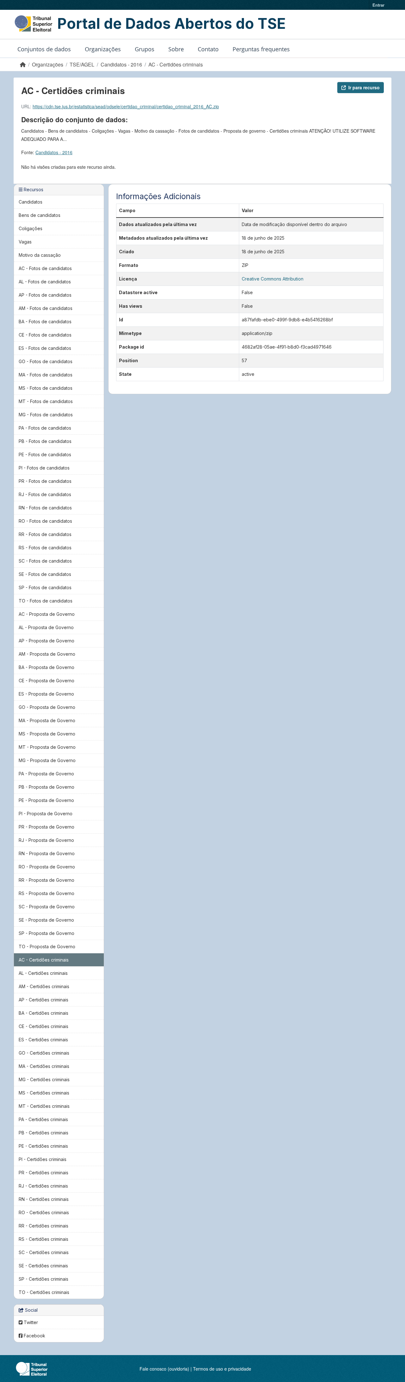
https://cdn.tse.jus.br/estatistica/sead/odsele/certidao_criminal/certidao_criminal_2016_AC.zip (126, 106)
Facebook (33, 1335)
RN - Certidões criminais (44, 1199)
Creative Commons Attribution (272, 278)
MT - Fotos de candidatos (46, 401)
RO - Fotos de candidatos (45, 521)
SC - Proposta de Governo (47, 906)
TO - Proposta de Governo (47, 946)
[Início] (23, 64)
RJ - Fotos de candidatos (45, 494)
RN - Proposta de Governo (47, 853)
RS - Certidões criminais (43, 1239)
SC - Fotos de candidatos (45, 561)
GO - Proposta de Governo (47, 707)
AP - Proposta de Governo (46, 640)
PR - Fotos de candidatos (45, 481)
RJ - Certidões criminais (43, 1186)
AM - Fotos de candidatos (45, 308)
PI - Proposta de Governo (45, 813)
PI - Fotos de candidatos (44, 467)
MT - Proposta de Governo (47, 747)
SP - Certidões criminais (43, 1279)
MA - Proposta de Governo (47, 720)
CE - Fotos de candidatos (45, 335)
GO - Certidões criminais (44, 1053)
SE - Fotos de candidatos (45, 574)
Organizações (103, 49)
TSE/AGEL (82, 64)
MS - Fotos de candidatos (45, 388)
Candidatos (30, 202)
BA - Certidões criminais (43, 1013)
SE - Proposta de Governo (46, 920)
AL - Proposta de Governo (46, 627)
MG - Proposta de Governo (47, 760)
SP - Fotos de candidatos (45, 587)
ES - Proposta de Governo (46, 694)
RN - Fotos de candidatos (45, 507)
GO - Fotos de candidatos (45, 361)
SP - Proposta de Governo (46, 933)
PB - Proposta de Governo (46, 787)
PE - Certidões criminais (43, 1146)
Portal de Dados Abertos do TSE (171, 23)
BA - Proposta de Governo (46, 667)
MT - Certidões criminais (44, 1106)
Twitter (30, 1322)
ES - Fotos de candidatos (45, 348)
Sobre (176, 49)
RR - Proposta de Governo (46, 880)
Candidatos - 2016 (121, 64)
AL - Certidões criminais (43, 973)
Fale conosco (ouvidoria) (164, 1369)
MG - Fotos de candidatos (46, 414)
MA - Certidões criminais (44, 1066)
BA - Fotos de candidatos (45, 321)
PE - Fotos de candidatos (45, 454)
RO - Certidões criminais (44, 1212)
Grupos (144, 49)
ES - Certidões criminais (43, 1039)
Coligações (30, 228)
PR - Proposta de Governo (46, 827)
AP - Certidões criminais (43, 999)
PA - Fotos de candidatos (45, 428)
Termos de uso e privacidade (222, 1369)
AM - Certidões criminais (44, 986)
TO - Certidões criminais (44, 1292)
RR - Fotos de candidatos (45, 534)
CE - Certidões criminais (43, 1026)
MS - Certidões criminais (44, 1092)
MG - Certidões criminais (44, 1079)
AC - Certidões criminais (175, 64)
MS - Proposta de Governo (47, 733)
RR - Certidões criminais (43, 1225)
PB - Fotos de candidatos (45, 441)
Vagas (25, 241)
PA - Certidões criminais (43, 1119)
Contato (208, 49)
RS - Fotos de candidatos (45, 547)
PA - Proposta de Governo (46, 773)
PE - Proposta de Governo (46, 800)
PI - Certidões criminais (42, 1159)
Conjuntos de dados (44, 49)
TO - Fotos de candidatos (45, 600)
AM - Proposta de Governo (47, 654)
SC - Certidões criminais (44, 1252)
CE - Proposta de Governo (46, 680)
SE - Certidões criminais (43, 1265)
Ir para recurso (364, 87)
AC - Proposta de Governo (47, 614)
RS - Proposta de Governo (46, 893)
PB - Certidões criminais (43, 1132)
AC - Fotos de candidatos (45, 268)
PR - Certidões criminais (43, 1172)
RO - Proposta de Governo (47, 866)
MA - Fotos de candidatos (45, 374)
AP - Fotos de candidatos (45, 295)
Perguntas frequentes (261, 49)
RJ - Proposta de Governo (46, 840)
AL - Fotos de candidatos (45, 281)
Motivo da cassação (40, 255)
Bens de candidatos (39, 215)
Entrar (378, 5)
